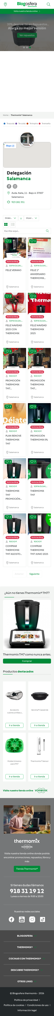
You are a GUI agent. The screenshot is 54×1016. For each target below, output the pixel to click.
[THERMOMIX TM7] (39, 469)
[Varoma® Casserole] (40, 694)
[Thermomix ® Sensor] (40, 745)
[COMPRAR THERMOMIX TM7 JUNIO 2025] (39, 524)
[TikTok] (42, 919)
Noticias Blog (12, 261)
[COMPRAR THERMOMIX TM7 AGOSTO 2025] (14, 524)
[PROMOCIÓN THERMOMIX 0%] (39, 414)
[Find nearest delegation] (5, 4)
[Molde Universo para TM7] (14, 745)
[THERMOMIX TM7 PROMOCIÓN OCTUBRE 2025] (14, 469)
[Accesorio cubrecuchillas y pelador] (14, 694)
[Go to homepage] (27, 4)
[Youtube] (21, 919)
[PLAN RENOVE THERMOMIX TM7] (14, 414)
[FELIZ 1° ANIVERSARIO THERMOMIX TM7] (39, 249)
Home (5, 115)
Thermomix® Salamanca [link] (21, 115)
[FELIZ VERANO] (14, 249)
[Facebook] (11, 919)
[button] (48, 4)
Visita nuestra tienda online (26, 11)
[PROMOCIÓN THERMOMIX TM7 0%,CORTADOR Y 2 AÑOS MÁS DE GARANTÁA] (14, 359)
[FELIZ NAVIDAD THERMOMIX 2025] (39, 304)
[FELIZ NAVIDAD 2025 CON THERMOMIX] (14, 304)
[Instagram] (32, 919)
